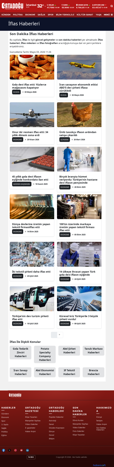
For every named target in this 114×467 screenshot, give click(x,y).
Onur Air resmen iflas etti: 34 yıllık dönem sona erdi (30, 134)
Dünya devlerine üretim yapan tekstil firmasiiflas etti (31, 226)
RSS (32, 457)
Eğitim (4, 435)
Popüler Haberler (56, 417)
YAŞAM (99, 15)
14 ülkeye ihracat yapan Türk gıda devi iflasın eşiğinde (77, 273)
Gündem (5, 414)
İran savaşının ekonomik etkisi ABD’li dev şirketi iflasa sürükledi (78, 87)
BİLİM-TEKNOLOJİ (65, 15)
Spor (3, 421)
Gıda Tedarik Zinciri (20, 352)
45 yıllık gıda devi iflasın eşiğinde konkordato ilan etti (30, 178)
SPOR (50, 15)
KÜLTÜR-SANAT (85, 15)
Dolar (51, 5)
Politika (4, 432)
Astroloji (52, 421)
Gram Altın (83, 5)
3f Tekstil (69, 372)
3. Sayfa (4, 424)
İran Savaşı (20, 372)
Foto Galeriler (78, 431)
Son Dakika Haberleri (101, 429)
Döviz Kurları (78, 420)
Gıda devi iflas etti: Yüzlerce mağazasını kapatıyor (29, 86)
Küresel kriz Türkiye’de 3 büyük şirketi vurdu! (78, 318)
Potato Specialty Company (45, 354)
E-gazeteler (30, 428)
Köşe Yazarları (31, 417)
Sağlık (3, 428)
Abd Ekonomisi (45, 372)
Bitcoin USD (99, 5)
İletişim (99, 421)
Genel (51, 435)
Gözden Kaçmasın (56, 428)
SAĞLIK (41, 15)
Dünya (51, 431)
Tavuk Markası (94, 350)
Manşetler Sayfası (32, 421)
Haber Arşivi (30, 431)
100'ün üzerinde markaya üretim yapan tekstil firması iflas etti (76, 227)
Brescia (93, 372)
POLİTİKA (18, 15)
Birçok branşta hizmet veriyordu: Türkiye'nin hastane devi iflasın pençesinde (78, 179)
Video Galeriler (31, 424)
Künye (99, 417)
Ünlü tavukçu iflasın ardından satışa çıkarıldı (77, 134)
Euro (65, 5)
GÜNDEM (5, 15)
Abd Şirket (69, 350)
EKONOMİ (30, 15)
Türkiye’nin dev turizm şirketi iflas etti (30, 318)
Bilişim (51, 439)
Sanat (51, 424)
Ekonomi (5, 417)
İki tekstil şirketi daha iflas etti (31, 271)
